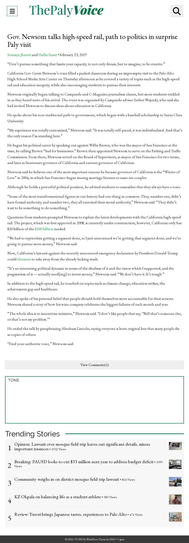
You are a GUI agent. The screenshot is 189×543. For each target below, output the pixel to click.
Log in (121, 539)
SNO (112, 539)
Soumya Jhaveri (19, 54)
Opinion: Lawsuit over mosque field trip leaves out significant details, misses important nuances (82, 446)
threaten (24, 259)
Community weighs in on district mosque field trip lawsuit (66, 479)
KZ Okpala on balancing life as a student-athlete (57, 497)
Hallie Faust (47, 54)
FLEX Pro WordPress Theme (90, 539)
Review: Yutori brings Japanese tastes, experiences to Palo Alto (70, 514)
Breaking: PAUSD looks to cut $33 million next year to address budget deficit (84, 462)
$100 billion (44, 228)
